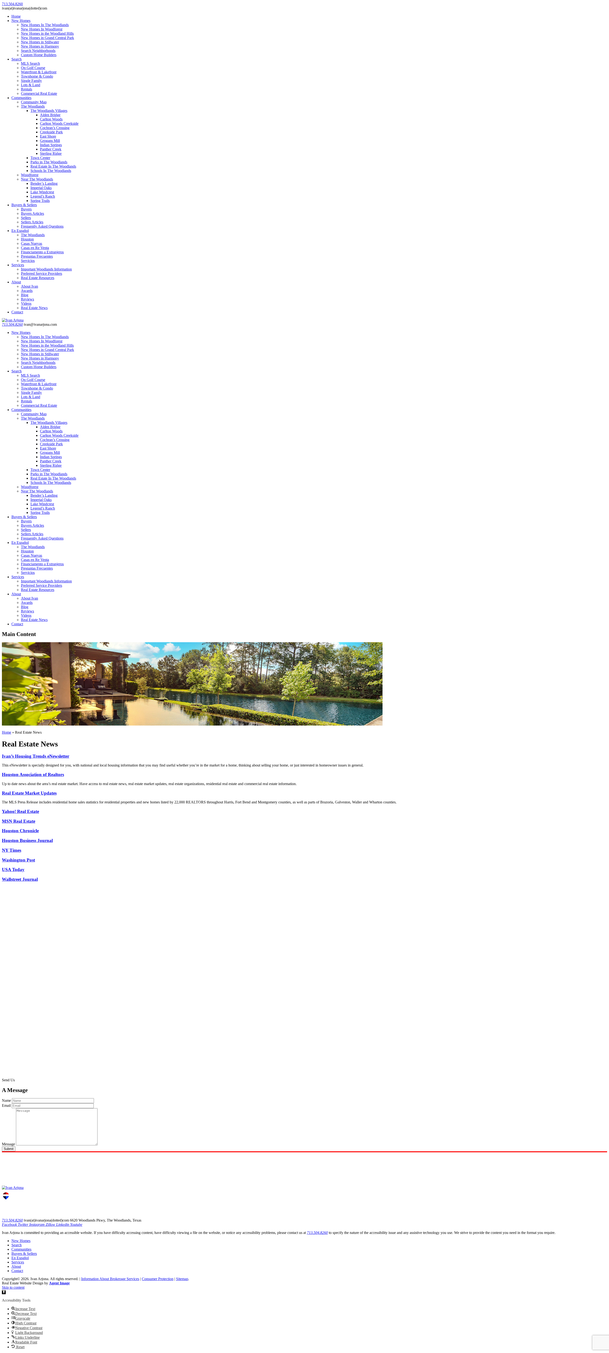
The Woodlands (33, 106)
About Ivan (29, 286)
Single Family (31, 81)
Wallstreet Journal (20, 879)
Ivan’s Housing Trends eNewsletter (35, 756)
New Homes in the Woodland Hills (47, 33)
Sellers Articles (32, 222)
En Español (20, 231)
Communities (21, 98)
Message (8, 1144)
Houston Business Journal (27, 840)
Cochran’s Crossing (54, 128)
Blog (24, 295)
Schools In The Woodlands (50, 171)
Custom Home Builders (38, 55)
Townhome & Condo (37, 76)
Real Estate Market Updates (29, 793)
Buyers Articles (32, 213)
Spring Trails (40, 201)
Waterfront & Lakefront (38, 72)
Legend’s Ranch (42, 196)
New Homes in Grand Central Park (47, 38)
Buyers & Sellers (24, 205)
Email (6, 1105)
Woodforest (29, 175)
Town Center (40, 158)
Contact (17, 312)
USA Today (13, 869)
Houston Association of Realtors (33, 774)
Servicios (28, 261)
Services (17, 265)
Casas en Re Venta (35, 248)
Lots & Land (30, 85)
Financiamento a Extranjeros (42, 252)
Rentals (26, 89)
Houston (27, 239)
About (16, 282)
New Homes (20, 21)
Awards (27, 291)
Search (16, 59)
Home (16, 16)
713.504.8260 (12, 324)
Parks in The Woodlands (48, 162)
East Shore (48, 136)
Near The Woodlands (37, 179)
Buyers (26, 209)
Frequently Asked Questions (42, 226)
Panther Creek (50, 149)
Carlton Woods (51, 119)
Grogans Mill (50, 141)
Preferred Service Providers (41, 273)
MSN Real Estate (18, 821)
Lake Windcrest (42, 192)
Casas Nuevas (31, 243)
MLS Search (30, 63)
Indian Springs (51, 145)
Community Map (34, 102)
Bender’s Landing (44, 183)
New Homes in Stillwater (40, 42)
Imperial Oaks (41, 188)
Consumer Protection (157, 1279)
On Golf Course (33, 68)
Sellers (26, 218)
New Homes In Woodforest (41, 29)
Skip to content (13, 1287)
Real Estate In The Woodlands (53, 166)
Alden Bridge (50, 115)
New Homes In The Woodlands (45, 25)
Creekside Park (51, 132)
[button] (4, 1292)
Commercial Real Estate (39, 93)
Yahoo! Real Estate (20, 811)
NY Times (11, 850)
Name (6, 1100)
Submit (9, 1149)
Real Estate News (34, 308)
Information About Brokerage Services (110, 1279)
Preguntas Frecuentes (37, 256)
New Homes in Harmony (40, 46)
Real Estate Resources (37, 278)
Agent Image (59, 1283)
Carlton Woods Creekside (59, 123)
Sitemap (182, 1279)
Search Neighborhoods (38, 51)
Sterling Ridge (51, 153)
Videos (26, 303)
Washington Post (18, 859)
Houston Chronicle (20, 830)
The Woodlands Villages (48, 111)
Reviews (27, 299)
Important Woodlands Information (46, 269)
